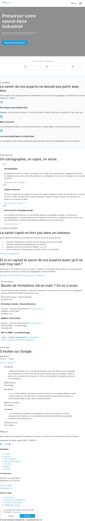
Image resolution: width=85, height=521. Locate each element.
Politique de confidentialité (14, 500)
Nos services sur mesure (14, 203)
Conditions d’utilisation (13, 502)
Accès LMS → (9, 497)
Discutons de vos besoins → (34, 275)
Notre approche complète (14, 182)
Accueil (7, 454)
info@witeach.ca (6, 488)
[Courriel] (1, 444)
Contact (7, 469)
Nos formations (10, 459)
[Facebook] (3, 444)
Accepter (27, 516)
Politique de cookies (12, 505)
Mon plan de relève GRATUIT (11, 275)
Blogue (7, 466)
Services (7, 456)
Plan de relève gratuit (12, 461)
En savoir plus (16, 512)
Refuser (11, 516)
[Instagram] (5, 444)
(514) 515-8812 (6, 486)
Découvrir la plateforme (9, 253)
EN (75, 3)
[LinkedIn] (7, 444)
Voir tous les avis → (7, 363)
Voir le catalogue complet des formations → (18, 340)
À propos (7, 464)
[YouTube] (9, 444)
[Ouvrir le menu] (81, 3)
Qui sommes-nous (11, 224)
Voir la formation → (36, 309)
